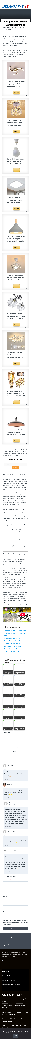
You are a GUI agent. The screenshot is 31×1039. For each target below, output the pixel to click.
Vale (15, 1036)
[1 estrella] (10, 740)
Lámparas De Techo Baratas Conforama (15, 945)
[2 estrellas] (20, 740)
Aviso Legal (5, 971)
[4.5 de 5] (19, 172)
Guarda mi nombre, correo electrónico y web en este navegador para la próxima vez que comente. (15, 922)
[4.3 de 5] (19, 250)
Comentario (7, 880)
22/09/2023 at (10, 785)
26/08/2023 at (10, 767)
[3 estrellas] (11, 744)
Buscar (15, 468)
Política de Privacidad (8, 980)
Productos (10, 27)
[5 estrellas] (10, 748)
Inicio (4, 27)
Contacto (4, 989)
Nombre (5, 896)
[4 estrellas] (20, 744)
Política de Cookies (8, 976)
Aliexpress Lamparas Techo (10, 937)
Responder (6, 779)
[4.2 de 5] (19, 95)
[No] (29, 1033)
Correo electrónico (8, 904)
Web (4, 911)
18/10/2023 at (10, 833)
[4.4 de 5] (19, 366)
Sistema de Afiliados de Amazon (11, 984)
